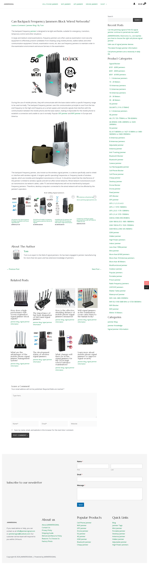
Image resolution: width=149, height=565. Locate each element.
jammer (33, 31)
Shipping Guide (47, 533)
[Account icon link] (134, 4)
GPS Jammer (81, 528)
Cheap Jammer (82, 545)
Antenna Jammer (118, 536)
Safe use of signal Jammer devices (120, 44)
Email (80, 475)
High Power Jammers (120, 545)
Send (81, 505)
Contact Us (46, 527)
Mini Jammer (117, 528)
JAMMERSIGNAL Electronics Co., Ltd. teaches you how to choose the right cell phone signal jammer (125, 38)
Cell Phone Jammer (84, 523)
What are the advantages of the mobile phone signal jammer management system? (20, 356)
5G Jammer (81, 534)
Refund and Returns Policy (52, 536)
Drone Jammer (82, 531)
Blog (114, 523)
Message (81, 485)
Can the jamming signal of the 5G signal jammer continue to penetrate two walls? (123, 31)
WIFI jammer (76, 113)
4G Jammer (81, 536)
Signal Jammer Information (118, 329)
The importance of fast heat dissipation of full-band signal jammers (42, 316)
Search (110, 16)
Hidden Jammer (118, 539)
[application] (106, 4)
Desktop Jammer (118, 534)
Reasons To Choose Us (50, 538)
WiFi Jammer (81, 525)
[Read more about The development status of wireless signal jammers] (43, 340)
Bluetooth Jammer (84, 542)
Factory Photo (47, 541)
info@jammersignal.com (26, 531)
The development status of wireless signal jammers (41, 354)
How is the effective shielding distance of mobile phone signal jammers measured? (65, 313)
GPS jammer (63, 113)
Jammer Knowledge (115, 325)
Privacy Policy (47, 530)
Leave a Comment (18, 25)
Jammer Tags (117, 525)
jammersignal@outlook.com (19, 534)
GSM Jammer (82, 539)
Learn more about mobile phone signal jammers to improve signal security (87, 355)
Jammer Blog (31, 25)
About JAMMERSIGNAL (50, 525)
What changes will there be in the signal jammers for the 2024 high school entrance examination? (63, 359)
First (78, 470)
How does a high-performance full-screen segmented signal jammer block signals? (20, 314)
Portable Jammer (118, 531)
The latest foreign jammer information (122, 48)
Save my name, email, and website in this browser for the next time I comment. (44, 430)
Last (112, 470)
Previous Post (13, 269)
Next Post (96, 269)
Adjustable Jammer (119, 542)
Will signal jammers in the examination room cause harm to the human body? (87, 313)
